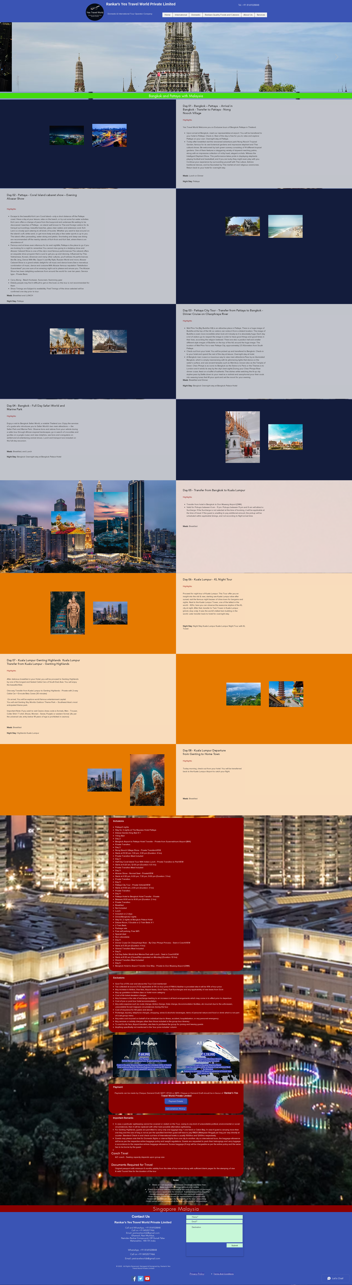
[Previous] (15, 57)
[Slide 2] (178, 86)
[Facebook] (134, 1278)
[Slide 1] (173, 86)
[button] (176, 1101)
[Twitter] (140, 1278)
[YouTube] (147, 1278)
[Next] (336, 57)
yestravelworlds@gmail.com (146, 1233)
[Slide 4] (176, 86)
